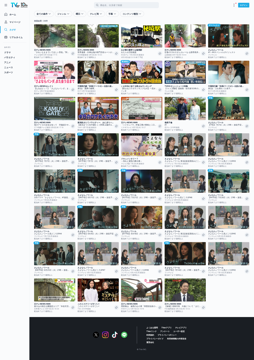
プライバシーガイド (155, 338)
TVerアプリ (166, 327)
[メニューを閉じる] (6, 5)
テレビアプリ (181, 327)
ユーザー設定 (179, 331)
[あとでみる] (73, 53)
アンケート (165, 331)
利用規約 (150, 335)
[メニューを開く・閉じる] (234, 5)
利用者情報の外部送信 (176, 338)
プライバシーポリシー (167, 335)
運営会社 (150, 342)
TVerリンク (151, 331)
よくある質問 (152, 327)
